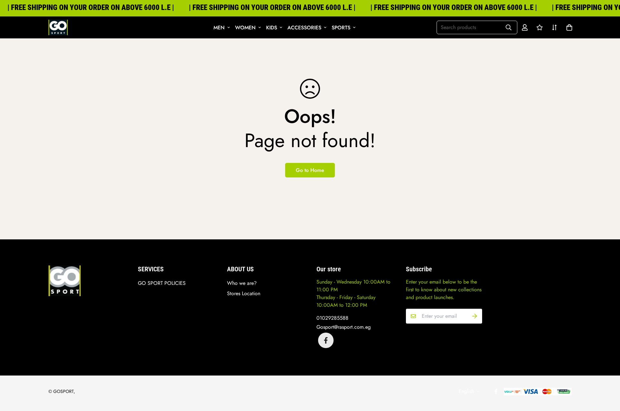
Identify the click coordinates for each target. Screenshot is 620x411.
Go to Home (310, 170)
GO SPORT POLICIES (162, 283)
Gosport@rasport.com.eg (343, 327)
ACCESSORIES (304, 27)
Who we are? (242, 283)
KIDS (271, 27)
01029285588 (332, 318)
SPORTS (341, 27)
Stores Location (243, 293)
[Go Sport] (58, 27)
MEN (219, 27)
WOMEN (245, 27)
